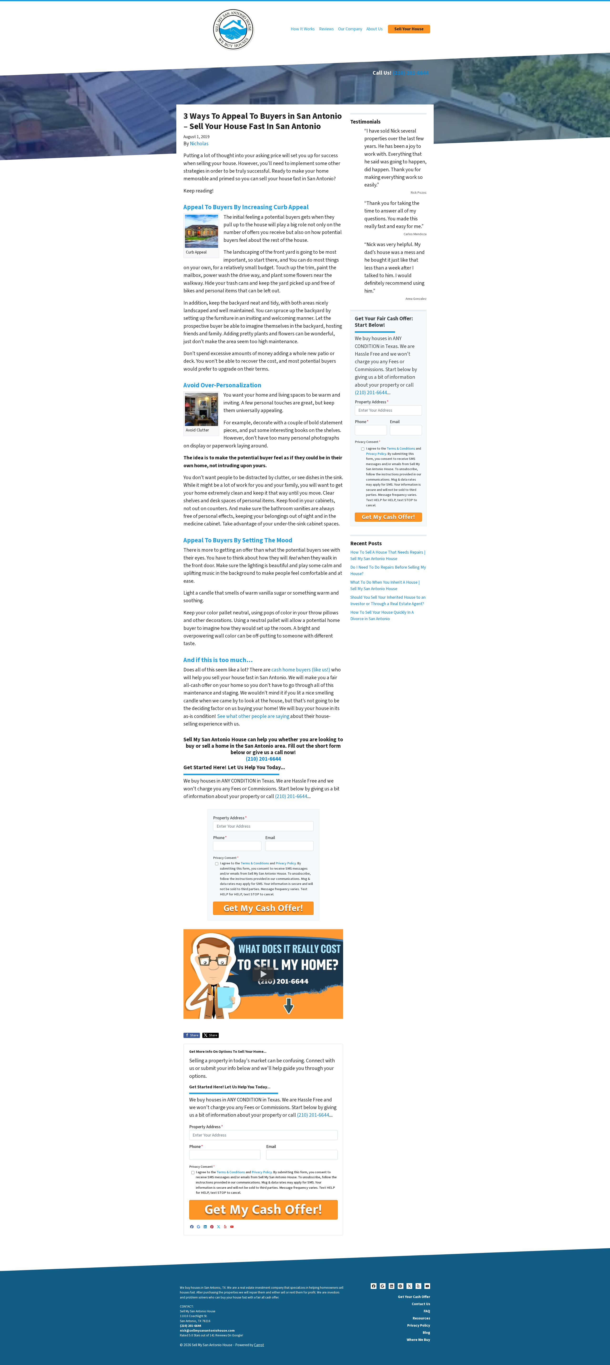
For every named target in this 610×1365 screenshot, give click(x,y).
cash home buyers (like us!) (300, 670)
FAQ (427, 1311)
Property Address (230, 818)
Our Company (350, 29)
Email (270, 838)
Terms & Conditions (255, 863)
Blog (426, 1332)
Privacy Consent (226, 857)
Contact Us (421, 1304)
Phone (220, 838)
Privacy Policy (286, 863)
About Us (374, 29)
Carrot (259, 1345)
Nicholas (199, 143)
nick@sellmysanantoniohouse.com (207, 1330)
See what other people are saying (253, 716)
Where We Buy (418, 1339)
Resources (421, 1318)
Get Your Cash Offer (414, 1296)
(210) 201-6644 (410, 73)
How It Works (303, 29)
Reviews (326, 29)
